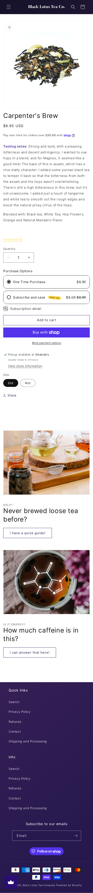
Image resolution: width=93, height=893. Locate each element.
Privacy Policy (19, 711)
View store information (25, 366)
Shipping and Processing (28, 741)
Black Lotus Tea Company (39, 885)
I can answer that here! (30, 652)
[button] (8, 7)
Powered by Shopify (69, 885)
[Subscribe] (76, 836)
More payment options (46, 342)
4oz (28, 383)
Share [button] (12, 395)
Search (14, 702)
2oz (11, 383)
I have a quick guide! (27, 533)
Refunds (15, 721)
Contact (15, 731)
